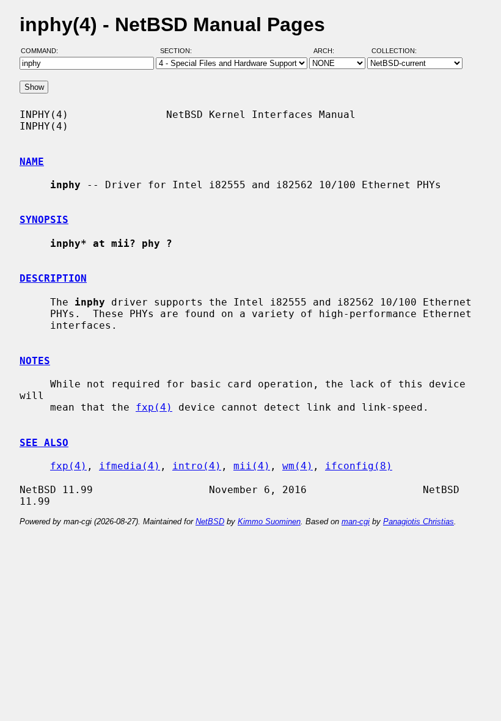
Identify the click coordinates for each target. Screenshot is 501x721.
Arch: (329, 50)
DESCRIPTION (53, 278)
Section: (178, 50)
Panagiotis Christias (418, 521)
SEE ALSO (44, 442)
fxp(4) (154, 407)
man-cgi (356, 521)
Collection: (394, 50)
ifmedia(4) (129, 466)
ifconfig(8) (358, 466)
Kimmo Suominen (269, 521)
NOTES (35, 361)
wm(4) (297, 466)
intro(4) (196, 466)
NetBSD (210, 521)
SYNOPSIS (44, 219)
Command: (43, 50)
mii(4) (251, 466)
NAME (32, 161)
